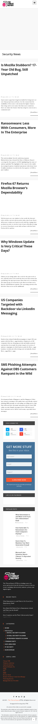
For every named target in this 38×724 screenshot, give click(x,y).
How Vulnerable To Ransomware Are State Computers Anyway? (22, 531)
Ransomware (20, 522)
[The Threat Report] (8, 4)
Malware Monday (20, 536)
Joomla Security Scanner (16, 635)
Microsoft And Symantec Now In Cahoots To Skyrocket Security (23, 555)
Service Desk (7, 675)
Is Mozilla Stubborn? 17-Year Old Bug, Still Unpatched (18, 69)
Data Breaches (10, 644)
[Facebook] (13, 696)
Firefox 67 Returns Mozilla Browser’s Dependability (15, 188)
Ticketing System (8, 679)
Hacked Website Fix (9, 667)
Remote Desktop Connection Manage (14, 677)
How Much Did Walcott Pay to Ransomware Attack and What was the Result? (18, 609)
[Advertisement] (19, 30)
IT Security (9, 647)
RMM (4, 673)
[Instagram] (21, 696)
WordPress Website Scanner (17, 638)
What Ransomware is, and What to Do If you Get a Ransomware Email (23, 518)
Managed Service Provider (11, 680)
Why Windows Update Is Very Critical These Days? (17, 246)
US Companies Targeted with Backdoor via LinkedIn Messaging (18, 306)
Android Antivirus (8, 665)
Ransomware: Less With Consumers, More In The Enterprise (18, 127)
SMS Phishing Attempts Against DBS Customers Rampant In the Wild (18, 369)
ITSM (4, 669)
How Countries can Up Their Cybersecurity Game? (18, 615)
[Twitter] (16, 696)
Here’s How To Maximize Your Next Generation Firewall (22, 543)
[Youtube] (24, 696)
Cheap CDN (6, 661)
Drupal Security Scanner (16, 633)
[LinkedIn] (19, 696)
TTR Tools (9, 631)
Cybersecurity (19, 547)
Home (7, 628)
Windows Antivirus (8, 663)
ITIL (4, 671)
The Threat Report (14, 700)
